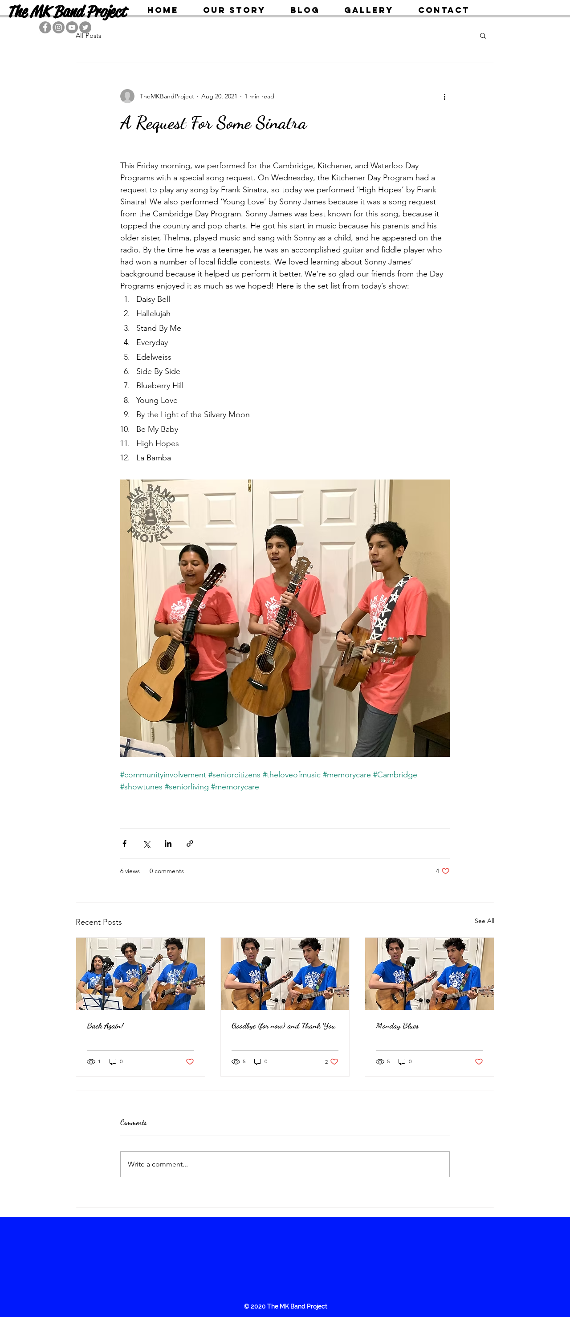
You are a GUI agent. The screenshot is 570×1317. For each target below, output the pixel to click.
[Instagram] (59, 27)
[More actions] (444, 96)
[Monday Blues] (429, 974)
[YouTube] (72, 27)
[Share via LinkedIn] (168, 843)
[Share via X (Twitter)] (146, 843)
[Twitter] (85, 27)
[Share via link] (190, 843)
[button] (483, 35)
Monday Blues (397, 1025)
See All (484, 921)
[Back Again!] (140, 974)
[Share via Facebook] (124, 843)
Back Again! (105, 1025)
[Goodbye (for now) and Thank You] (285, 974)
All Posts (88, 35)
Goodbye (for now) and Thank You (283, 1025)
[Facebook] (45, 27)
